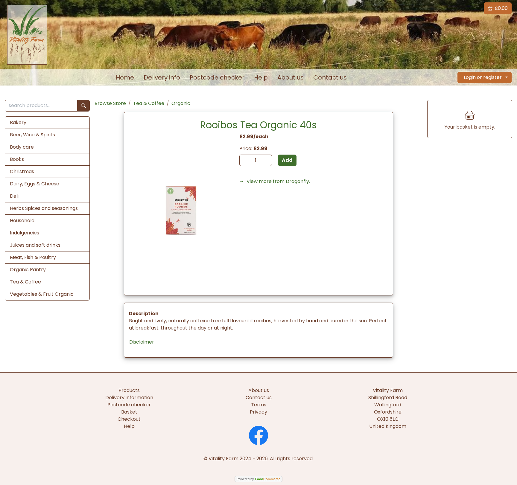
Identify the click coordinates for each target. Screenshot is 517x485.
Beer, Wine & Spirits (32, 134)
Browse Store (110, 103)
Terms (258, 404)
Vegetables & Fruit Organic (42, 294)
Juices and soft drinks (35, 245)
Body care (22, 147)
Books (17, 159)
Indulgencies (24, 232)
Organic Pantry (28, 269)
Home (125, 77)
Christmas (22, 171)
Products (129, 390)
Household (22, 220)
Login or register (482, 77)
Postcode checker (217, 77)
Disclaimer (141, 341)
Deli (14, 196)
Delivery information (129, 397)
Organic (180, 103)
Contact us (330, 77)
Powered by (258, 479)
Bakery (18, 122)
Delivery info (162, 77)
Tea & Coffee (25, 281)
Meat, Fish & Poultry (33, 257)
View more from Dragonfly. (277, 181)
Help (261, 77)
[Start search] (83, 106)
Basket (129, 411)
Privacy (258, 411)
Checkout (129, 419)
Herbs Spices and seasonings (44, 208)
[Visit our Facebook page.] (258, 434)
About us (290, 77)
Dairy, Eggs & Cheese (34, 183)
